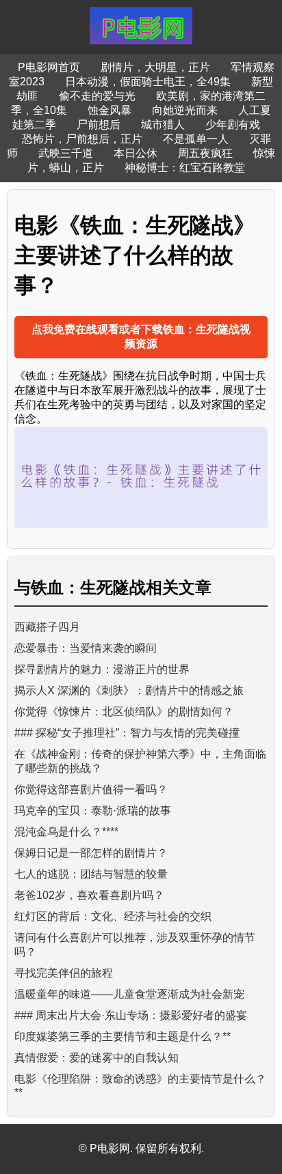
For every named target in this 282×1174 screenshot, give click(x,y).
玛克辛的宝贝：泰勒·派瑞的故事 (92, 810)
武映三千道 (65, 153)
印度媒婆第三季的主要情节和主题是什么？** (122, 1036)
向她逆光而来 (185, 110)
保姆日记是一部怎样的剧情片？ (91, 853)
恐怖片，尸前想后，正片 (82, 139)
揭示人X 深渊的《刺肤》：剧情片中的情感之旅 (129, 690)
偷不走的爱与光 (97, 96)
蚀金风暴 (109, 110)
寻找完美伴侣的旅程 (63, 973)
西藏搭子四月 (47, 627)
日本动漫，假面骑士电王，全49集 (148, 81)
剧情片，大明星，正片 (155, 67)
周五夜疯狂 (205, 153)
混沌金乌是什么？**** (66, 831)
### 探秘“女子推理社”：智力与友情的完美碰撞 (127, 733)
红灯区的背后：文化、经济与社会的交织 (113, 916)
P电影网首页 (49, 67)
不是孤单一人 (196, 139)
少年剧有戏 (232, 124)
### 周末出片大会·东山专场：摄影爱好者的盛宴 (130, 1015)
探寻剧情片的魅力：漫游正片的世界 (102, 669)
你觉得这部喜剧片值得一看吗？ (91, 789)
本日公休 (135, 153)
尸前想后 (98, 124)
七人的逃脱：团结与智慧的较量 (91, 874)
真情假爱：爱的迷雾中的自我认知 (96, 1057)
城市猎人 (163, 124)
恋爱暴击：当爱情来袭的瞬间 (85, 648)
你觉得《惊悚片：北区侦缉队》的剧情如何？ (123, 711)
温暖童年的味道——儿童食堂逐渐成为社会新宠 (129, 994)
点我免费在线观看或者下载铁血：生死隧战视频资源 (141, 336)
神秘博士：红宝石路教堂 (185, 167)
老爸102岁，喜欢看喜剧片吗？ (89, 895)
